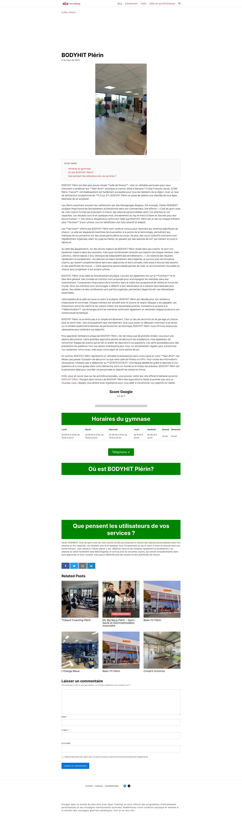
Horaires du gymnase (79, 168)
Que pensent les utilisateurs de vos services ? (92, 176)
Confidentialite (111, 786)
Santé (143, 3)
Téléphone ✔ (121, 452)
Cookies (99, 786)
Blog (119, 3)
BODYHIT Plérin (70, 379)
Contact (89, 786)
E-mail (66, 730)
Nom (64, 717)
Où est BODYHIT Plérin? (81, 172)
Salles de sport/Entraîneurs (162, 3)
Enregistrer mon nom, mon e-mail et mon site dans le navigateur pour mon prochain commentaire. (106, 757)
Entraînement (131, 3)
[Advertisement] (121, 32)
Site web (66, 743)
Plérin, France (69, 12)
